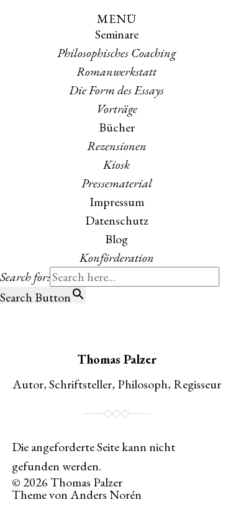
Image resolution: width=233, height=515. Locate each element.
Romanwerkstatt (116, 71)
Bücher (117, 127)
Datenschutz (116, 220)
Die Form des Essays (116, 90)
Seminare (117, 34)
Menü (117, 18)
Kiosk (116, 164)
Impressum (116, 202)
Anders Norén (106, 494)
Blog (116, 239)
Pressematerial (116, 183)
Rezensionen (117, 146)
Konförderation (117, 257)
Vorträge (116, 109)
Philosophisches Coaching (116, 53)
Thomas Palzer (117, 359)
